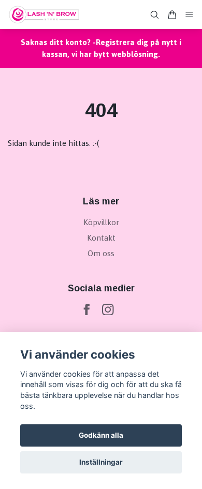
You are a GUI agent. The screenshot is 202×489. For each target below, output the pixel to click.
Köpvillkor (101, 222)
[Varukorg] (172, 15)
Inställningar (101, 462)
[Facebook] (87, 310)
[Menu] (189, 14)
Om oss (101, 253)
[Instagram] (108, 310)
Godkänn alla (101, 435)
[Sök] (154, 15)
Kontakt (101, 237)
